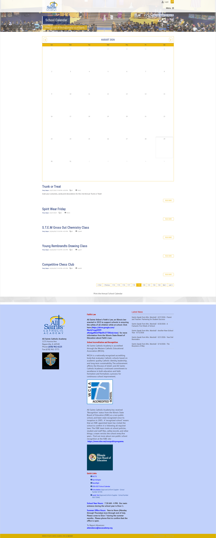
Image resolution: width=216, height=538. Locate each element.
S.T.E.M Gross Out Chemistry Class (65, 227)
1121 (149, 285)
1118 (133, 285)
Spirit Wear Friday (54, 209)
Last (170, 285)
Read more (168, 200)
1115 (118, 285)
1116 (123, 285)
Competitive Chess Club (58, 264)
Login (167, 2)
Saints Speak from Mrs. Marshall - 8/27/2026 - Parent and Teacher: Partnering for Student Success (153, 318)
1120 (144, 285)
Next (164, 285)
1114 (113, 285)
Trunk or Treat (51, 186)
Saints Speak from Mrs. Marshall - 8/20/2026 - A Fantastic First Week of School (153, 325)
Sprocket (70, 536)
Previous (107, 285)
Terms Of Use (170, 536)
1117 (128, 285)
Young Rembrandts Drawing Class (64, 246)
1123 (159, 285)
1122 (154, 285)
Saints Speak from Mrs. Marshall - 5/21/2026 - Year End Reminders (153, 338)
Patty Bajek (45, 190)
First (100, 285)
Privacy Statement (159, 536)
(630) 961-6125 (55, 346)
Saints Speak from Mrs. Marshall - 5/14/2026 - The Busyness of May (153, 345)
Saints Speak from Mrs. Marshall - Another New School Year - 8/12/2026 (153, 332)
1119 (138, 285)
